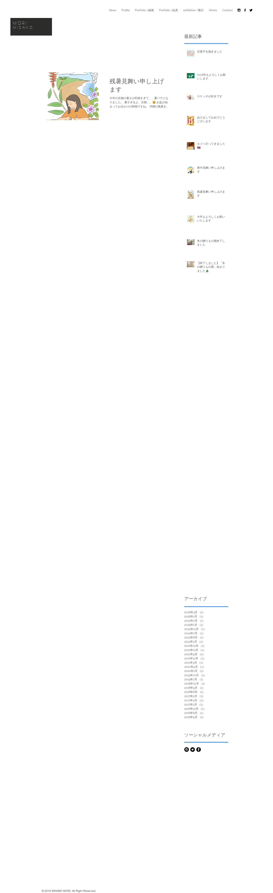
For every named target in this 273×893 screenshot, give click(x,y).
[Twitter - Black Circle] (192, 749)
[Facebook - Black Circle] (198, 749)
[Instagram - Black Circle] (186, 749)
